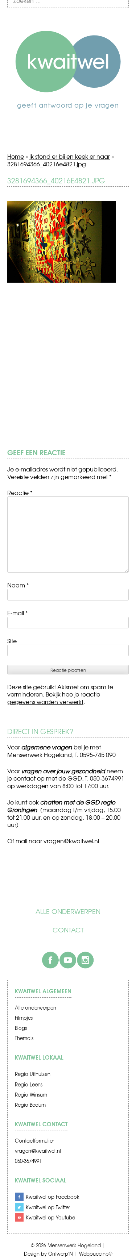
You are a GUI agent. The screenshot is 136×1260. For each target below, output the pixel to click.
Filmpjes (24, 1017)
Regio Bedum (30, 1104)
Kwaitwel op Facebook (52, 1196)
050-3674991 (28, 1160)
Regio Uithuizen (32, 1073)
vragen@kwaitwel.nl (38, 1150)
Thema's (24, 1038)
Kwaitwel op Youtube (50, 1217)
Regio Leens (28, 1084)
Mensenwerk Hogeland (74, 1245)
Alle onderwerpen (68, 911)
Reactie (20, 492)
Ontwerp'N (60, 1253)
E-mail (17, 612)
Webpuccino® (95, 1253)
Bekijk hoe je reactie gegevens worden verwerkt (53, 698)
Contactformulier (34, 1140)
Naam (18, 585)
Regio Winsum (31, 1094)
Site (12, 640)
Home (15, 156)
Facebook (50, 960)
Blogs (21, 1027)
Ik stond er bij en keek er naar (69, 156)
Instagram (85, 960)
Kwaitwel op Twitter (48, 1207)
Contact (68, 930)
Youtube (68, 960)
